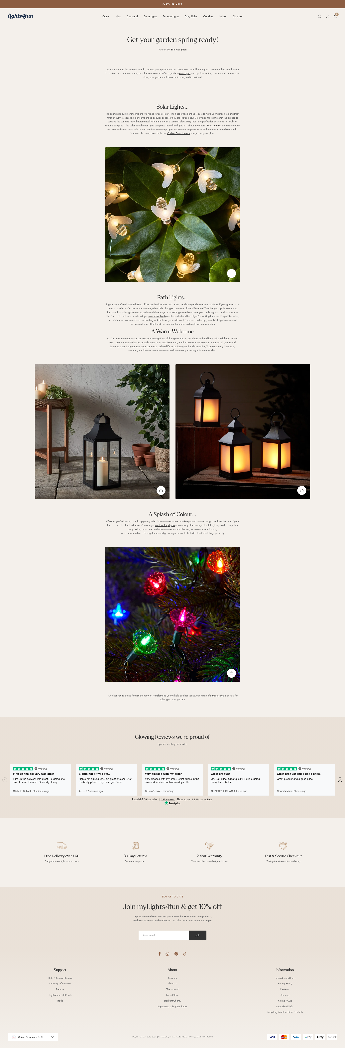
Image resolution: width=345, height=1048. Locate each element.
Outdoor (238, 16)
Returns (60, 989)
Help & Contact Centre (60, 978)
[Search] (320, 16)
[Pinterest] (176, 954)
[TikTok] (184, 954)
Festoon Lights (171, 16)
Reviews (284, 989)
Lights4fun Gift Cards (60, 995)
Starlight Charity (172, 1000)
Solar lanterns (214, 125)
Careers (172, 978)
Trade (60, 1000)
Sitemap (285, 995)
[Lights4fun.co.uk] (20, 16)
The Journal (172, 989)
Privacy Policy (285, 983)
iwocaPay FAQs (284, 1006)
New (118, 16)
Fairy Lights (191, 16)
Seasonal (132, 16)
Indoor (223, 16)
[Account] (328, 16)
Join (197, 935)
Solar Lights (150, 16)
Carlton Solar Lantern (178, 133)
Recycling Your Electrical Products (285, 1012)
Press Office (172, 995)
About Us (172, 983)
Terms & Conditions (285, 978)
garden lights (217, 695)
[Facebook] (160, 954)
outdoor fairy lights (165, 525)
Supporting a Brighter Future (172, 1006)
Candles (208, 16)
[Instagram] (167, 954)
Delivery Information (60, 983)
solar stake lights (157, 316)
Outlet (105, 16)
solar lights (184, 73)
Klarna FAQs (285, 1000)
